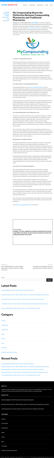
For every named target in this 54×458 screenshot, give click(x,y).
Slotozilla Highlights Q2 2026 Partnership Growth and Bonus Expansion (17, 290)
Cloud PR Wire (4, 325)
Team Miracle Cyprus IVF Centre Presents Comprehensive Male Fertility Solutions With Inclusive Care (24, 303)
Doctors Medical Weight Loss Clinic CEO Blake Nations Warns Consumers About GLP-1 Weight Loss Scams (12, 268)
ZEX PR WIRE (34, 22)
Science (3, 338)
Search (3, 277)
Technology (32, 5)
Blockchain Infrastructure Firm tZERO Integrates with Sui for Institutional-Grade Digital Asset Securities (25, 294)
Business (25, 5)
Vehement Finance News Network (6, 14)
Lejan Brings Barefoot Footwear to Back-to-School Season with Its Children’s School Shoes (22, 299)
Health (46, 5)
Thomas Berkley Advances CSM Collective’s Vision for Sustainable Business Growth (20, 308)
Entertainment (40, 5)
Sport (51, 5)
